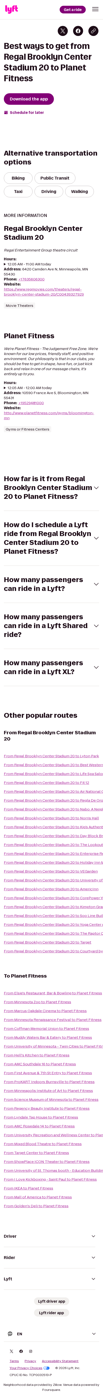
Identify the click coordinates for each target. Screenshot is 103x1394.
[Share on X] (63, 31)
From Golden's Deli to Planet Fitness (36, 1205)
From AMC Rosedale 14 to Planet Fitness (39, 1126)
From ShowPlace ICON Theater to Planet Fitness (47, 1161)
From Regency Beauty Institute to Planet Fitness (47, 1108)
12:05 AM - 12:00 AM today (30, 387)
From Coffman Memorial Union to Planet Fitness (46, 1028)
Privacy (30, 1361)
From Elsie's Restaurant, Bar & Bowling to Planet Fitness (53, 993)
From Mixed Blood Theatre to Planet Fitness (43, 1143)
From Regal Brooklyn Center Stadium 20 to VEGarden (51, 871)
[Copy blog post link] (93, 31)
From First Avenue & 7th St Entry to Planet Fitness (48, 1072)
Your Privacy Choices (26, 1368)
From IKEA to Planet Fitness (28, 1188)
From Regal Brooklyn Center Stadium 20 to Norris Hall (51, 818)
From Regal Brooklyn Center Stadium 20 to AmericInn (51, 889)
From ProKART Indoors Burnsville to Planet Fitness (49, 1081)
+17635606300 (31, 279)
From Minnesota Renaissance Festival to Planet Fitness (53, 1019)
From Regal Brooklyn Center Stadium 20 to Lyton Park (51, 755)
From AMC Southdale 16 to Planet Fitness (40, 1064)
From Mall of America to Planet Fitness (38, 1197)
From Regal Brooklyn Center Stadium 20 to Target (47, 942)
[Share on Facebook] (78, 31)
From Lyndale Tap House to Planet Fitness (41, 1117)
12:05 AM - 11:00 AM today (29, 264)
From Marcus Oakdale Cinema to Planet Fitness (45, 1010)
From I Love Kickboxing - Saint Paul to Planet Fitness (50, 1179)
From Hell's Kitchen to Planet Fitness (36, 1055)
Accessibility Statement (60, 1361)
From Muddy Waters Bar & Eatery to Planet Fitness (48, 1037)
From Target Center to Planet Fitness (36, 1152)
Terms (14, 1361)
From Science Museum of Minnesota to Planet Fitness (51, 1099)
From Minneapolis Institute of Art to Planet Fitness (48, 1090)
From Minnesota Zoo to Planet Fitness (37, 1001)
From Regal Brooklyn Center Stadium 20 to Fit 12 (46, 782)
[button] (95, 9)
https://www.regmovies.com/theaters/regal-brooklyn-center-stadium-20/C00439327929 (44, 292)
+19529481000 (31, 402)
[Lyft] (11, 9)
